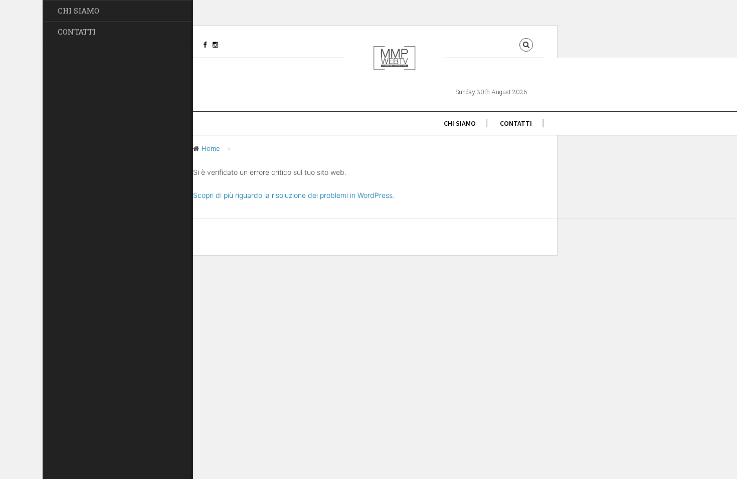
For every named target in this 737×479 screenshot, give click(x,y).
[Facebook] (205, 45)
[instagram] (215, 45)
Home (211, 148)
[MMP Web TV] (394, 66)
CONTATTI (77, 32)
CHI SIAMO (78, 11)
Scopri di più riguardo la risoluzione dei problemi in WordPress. (294, 195)
